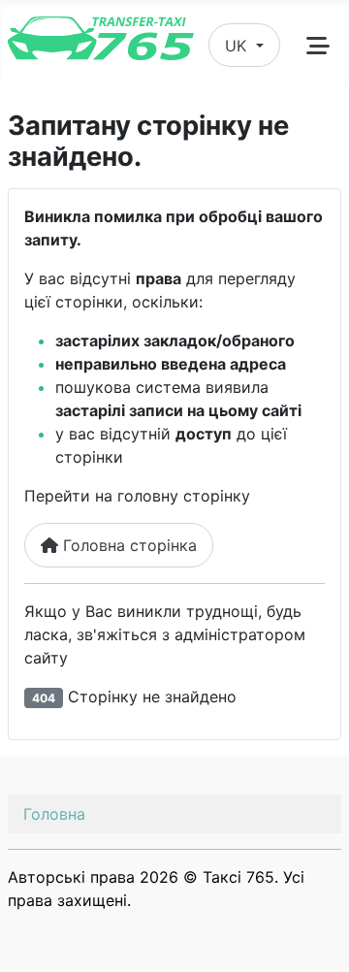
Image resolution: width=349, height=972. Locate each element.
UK (238, 45)
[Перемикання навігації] (318, 45)
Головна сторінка (127, 545)
